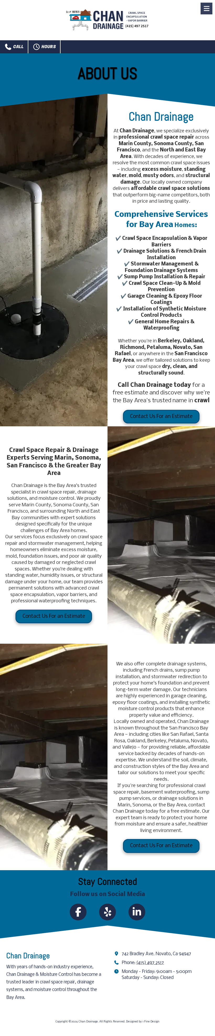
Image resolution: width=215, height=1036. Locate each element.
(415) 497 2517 (150, 962)
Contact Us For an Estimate (161, 416)
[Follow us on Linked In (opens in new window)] (136, 912)
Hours (48, 47)
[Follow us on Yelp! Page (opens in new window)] (107, 912)
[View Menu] (206, 8)
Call (18, 47)
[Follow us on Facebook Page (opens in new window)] (78, 912)
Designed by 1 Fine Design (142, 1021)
